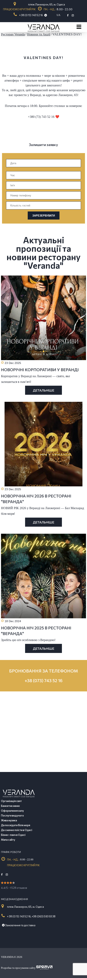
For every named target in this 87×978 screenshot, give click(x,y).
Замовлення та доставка (20, 925)
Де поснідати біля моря (15, 825)
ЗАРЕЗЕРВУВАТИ (43, 215)
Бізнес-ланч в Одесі (13, 834)
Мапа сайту (8, 839)
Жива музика (9, 820)
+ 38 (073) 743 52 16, (19, 916)
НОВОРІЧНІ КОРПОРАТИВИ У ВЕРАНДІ (40, 369)
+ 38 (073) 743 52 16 (31, 15)
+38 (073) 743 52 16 (44, 680)
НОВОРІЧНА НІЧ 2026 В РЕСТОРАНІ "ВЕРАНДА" (36, 498)
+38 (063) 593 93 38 (43, 916)
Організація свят (11, 801)
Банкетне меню (10, 805)
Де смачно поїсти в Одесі (16, 830)
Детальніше (43, 390)
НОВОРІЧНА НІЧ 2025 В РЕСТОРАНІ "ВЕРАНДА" (36, 630)
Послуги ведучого (12, 815)
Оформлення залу (12, 810)
